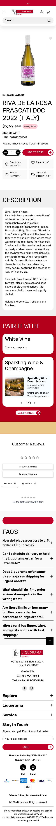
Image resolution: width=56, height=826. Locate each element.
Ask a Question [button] (29, 474)
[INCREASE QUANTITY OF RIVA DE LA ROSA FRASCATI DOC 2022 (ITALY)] (18, 152)
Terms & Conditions (36, 795)
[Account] (42, 12)
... (28, 3)
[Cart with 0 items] (50, 12)
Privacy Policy (16, 795)
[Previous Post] (21, 403)
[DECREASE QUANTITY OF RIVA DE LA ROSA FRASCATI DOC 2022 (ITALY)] (5, 152)
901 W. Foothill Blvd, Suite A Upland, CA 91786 (28, 663)
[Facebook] (24, 688)
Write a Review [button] (29, 466)
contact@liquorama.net (14, 817)
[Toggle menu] (4, 12)
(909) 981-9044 (37, 817)
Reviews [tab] (8, 483)
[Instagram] (31, 688)
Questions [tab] (27, 483)
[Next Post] (34, 403)
